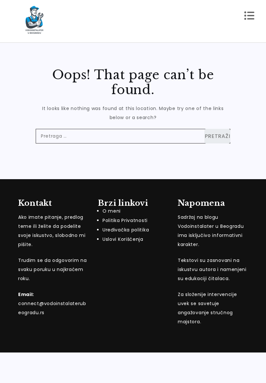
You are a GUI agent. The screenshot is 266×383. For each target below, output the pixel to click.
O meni (112, 211)
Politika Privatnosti (125, 220)
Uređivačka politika (126, 230)
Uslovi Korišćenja (123, 239)
